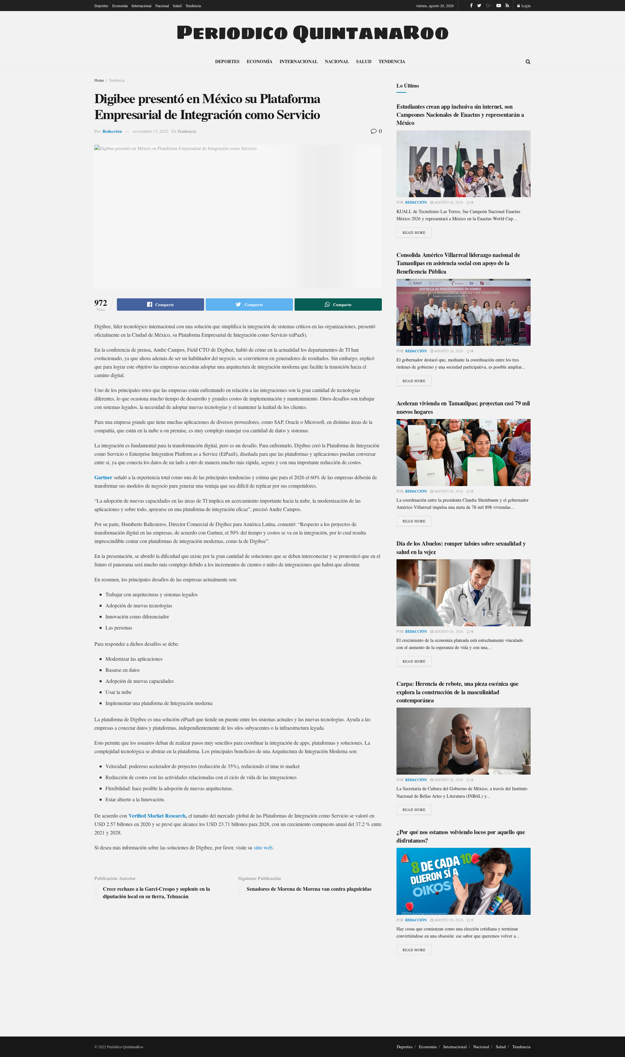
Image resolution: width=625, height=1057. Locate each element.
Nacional (162, 5)
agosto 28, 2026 (448, 202)
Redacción (112, 131)
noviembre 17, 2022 (151, 131)
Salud (177, 5)
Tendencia (193, 5)
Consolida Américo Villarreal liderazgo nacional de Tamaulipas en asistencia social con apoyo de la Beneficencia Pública (458, 263)
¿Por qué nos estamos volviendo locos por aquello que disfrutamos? (460, 836)
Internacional (141, 5)
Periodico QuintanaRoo (312, 32)
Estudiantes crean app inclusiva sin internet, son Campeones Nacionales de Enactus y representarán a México (460, 114)
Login (526, 5)
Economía (120, 5)
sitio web (263, 847)
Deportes (101, 5)
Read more (414, 232)
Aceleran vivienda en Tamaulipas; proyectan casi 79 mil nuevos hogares (463, 407)
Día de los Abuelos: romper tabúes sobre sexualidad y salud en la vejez (460, 547)
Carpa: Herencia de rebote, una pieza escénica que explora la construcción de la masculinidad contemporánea (457, 691)
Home (99, 80)
